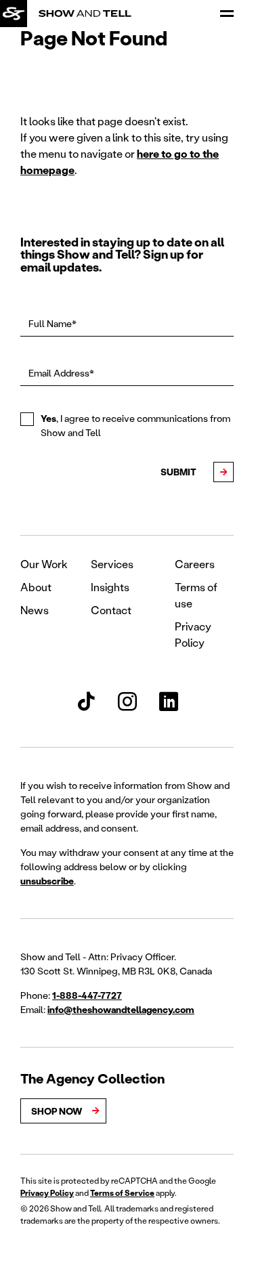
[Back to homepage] (13, 13)
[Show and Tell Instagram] (127, 701)
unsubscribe (47, 880)
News (34, 610)
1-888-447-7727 (87, 995)
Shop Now (56, 1110)
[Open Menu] (227, 13)
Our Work (44, 564)
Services (112, 564)
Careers (195, 564)
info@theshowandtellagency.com (120, 1009)
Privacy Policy (47, 1193)
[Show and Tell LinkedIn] (168, 701)
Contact (111, 610)
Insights (110, 587)
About (35, 587)
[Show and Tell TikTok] (86, 701)
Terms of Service (122, 1193)
